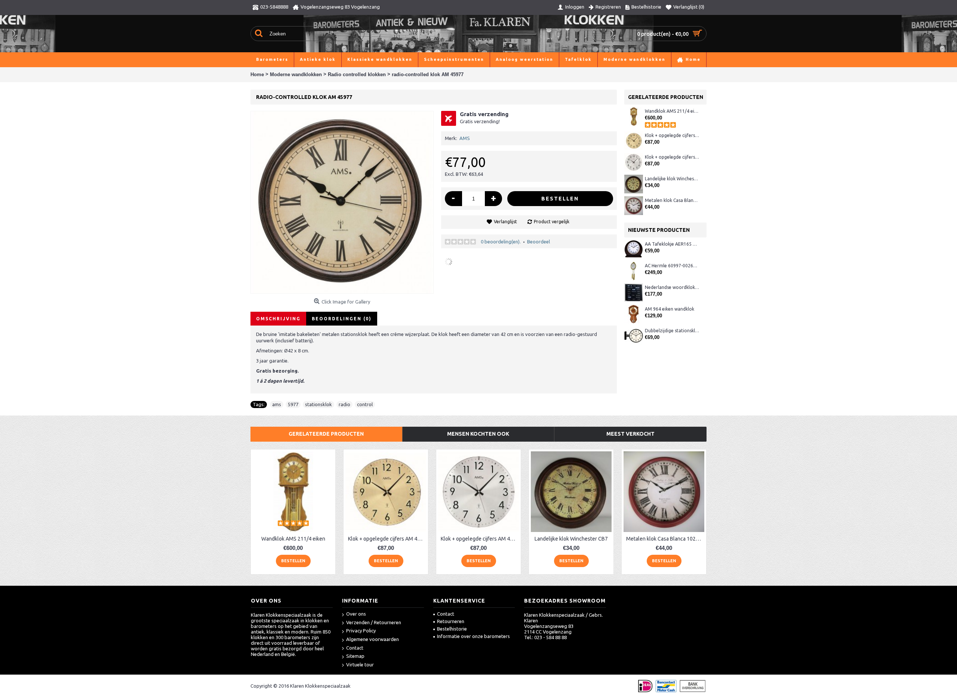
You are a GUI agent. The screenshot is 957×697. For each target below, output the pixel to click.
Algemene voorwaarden (372, 639)
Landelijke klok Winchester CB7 (672, 178)
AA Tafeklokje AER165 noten (672, 244)
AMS (464, 138)
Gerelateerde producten (326, 434)
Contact (354, 647)
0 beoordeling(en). (501, 241)
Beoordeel (538, 241)
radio (344, 404)
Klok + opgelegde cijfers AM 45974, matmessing (672, 135)
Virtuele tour (360, 664)
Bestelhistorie (452, 628)
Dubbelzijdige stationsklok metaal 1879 (672, 330)
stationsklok (318, 404)
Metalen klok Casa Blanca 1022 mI (672, 200)
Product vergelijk (551, 221)
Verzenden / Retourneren (373, 622)
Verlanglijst (505, 221)
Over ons (356, 613)
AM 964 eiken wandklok (669, 309)
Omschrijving (278, 318)
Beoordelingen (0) (342, 318)
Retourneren (450, 621)
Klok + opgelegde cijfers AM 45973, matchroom (672, 157)
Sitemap (355, 656)
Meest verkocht (630, 434)
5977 (293, 404)
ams (276, 404)
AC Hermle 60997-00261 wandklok (672, 265)
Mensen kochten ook (478, 434)
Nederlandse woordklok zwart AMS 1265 (672, 287)
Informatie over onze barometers (473, 636)
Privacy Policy (361, 630)
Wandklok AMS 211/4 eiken (672, 111)
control (365, 404)
